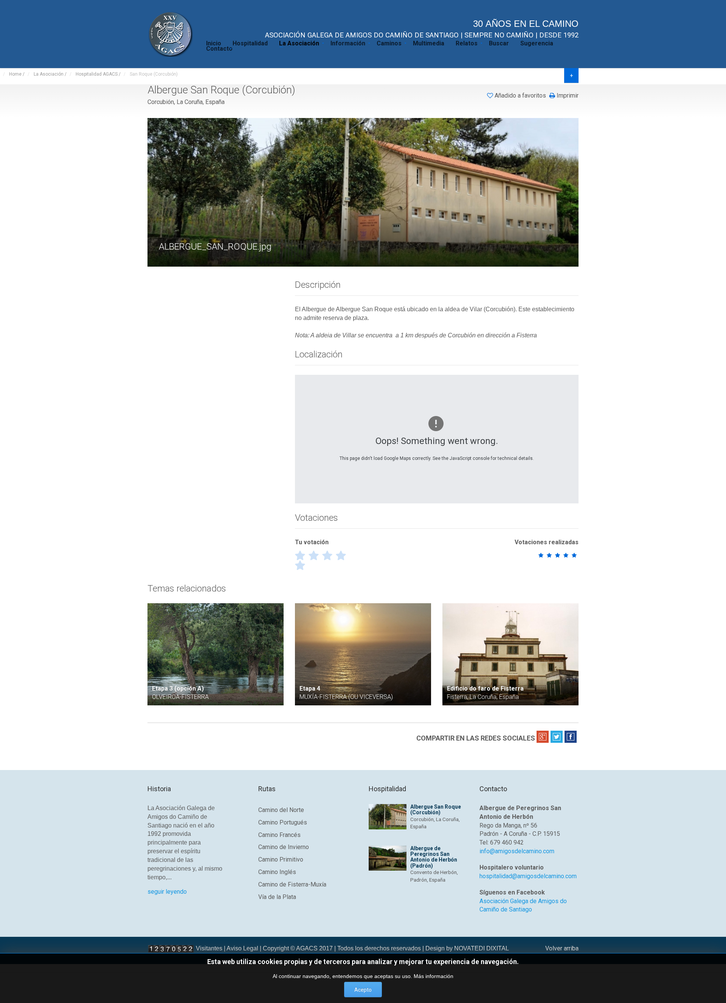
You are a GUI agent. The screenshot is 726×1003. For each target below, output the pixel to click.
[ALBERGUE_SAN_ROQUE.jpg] (363, 192)
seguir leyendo (167, 891)
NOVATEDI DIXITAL (481, 948)
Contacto (219, 48)
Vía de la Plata (277, 897)
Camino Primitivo (280, 859)
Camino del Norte (281, 810)
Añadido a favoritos (520, 95)
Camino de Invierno (283, 847)
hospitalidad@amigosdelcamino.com (528, 876)
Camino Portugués (282, 822)
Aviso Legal (242, 948)
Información (347, 42)
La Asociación (299, 42)
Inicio (213, 42)
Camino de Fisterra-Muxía (292, 884)
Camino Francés (279, 834)
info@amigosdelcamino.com (516, 851)
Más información (433, 976)
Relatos (467, 42)
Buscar (499, 42)
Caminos (389, 42)
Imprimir (567, 96)
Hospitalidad (250, 42)
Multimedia (428, 42)
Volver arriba (562, 948)
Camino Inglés (277, 872)
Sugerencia (536, 42)
